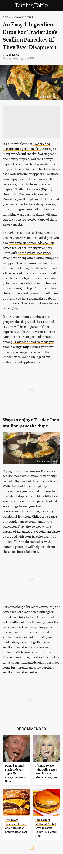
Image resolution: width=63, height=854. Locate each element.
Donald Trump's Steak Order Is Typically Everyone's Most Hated (15, 773)
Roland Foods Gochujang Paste (38, 531)
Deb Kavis (12, 54)
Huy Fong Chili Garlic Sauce (37, 516)
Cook (6, 17)
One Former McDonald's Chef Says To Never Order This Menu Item (46, 827)
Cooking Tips (23, 17)
